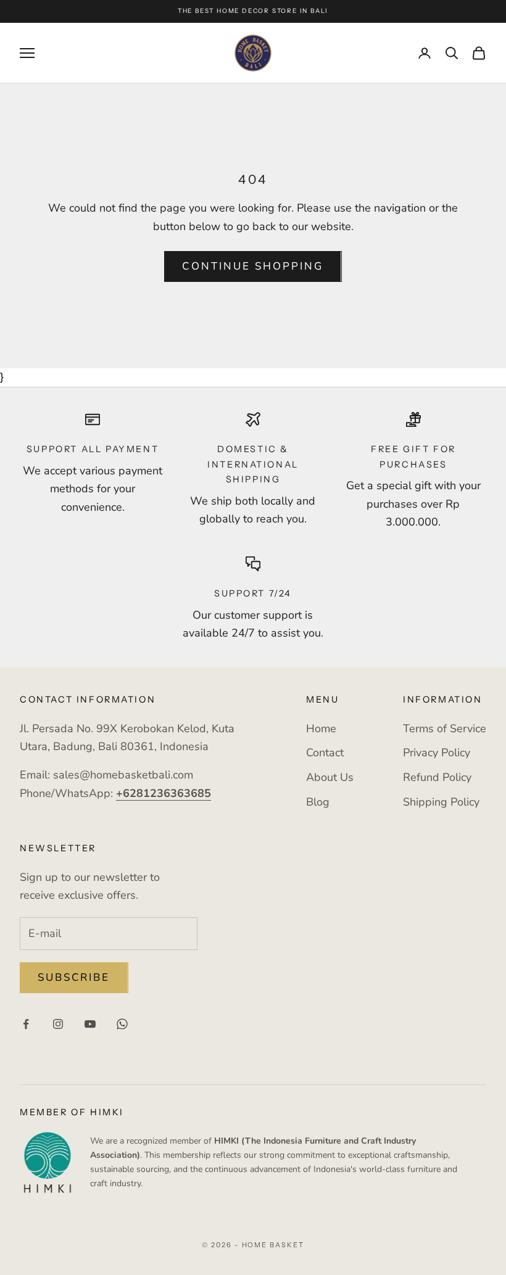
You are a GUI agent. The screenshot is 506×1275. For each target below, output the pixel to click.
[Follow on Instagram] (58, 1024)
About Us (330, 777)
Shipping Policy (441, 801)
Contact (325, 752)
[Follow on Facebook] (26, 1024)
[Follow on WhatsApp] (122, 1024)
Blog (318, 801)
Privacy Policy (436, 752)
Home (321, 728)
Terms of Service (444, 728)
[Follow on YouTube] (90, 1024)
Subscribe (74, 977)
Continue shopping (252, 266)
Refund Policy (437, 777)
